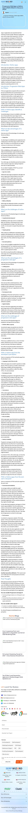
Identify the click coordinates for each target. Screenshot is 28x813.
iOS (24, 244)
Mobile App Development (7, 745)
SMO (19, 748)
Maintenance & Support (7, 748)
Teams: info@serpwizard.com (10, 695)
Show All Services (5, 794)
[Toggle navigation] (25, 2)
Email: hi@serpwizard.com (8, 698)
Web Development (16, 742)
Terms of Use (9, 810)
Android (5, 246)
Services (4, 739)
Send (18, 761)
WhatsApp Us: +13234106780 (9, 700)
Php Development (19, 751)
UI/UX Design (18, 745)
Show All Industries (5, 801)
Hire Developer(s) (6, 742)
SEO (15, 748)
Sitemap (20, 810)
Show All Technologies (6, 797)
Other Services (5, 754)
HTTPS (2, 445)
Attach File (7, 761)
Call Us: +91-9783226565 (8, 703)
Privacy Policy (15, 810)
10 (23, 791)
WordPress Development (7, 751)
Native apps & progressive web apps (9, 581)
